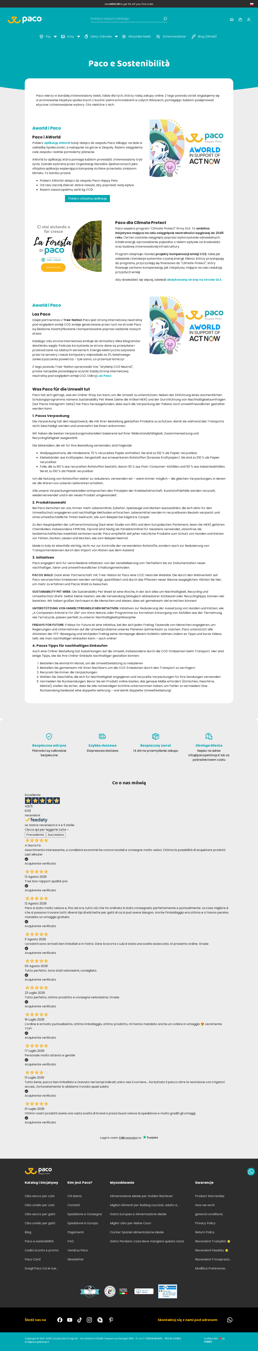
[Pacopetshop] (60, 1320)
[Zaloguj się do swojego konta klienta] (231, 19)
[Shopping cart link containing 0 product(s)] (240, 19)
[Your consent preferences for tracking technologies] (251, 1344)
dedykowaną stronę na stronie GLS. (194, 280)
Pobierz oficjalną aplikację (87, 198)
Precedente (35, 835)
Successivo (56, 835)
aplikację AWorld (57, 143)
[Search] (165, 18)
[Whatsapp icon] (251, 1171)
